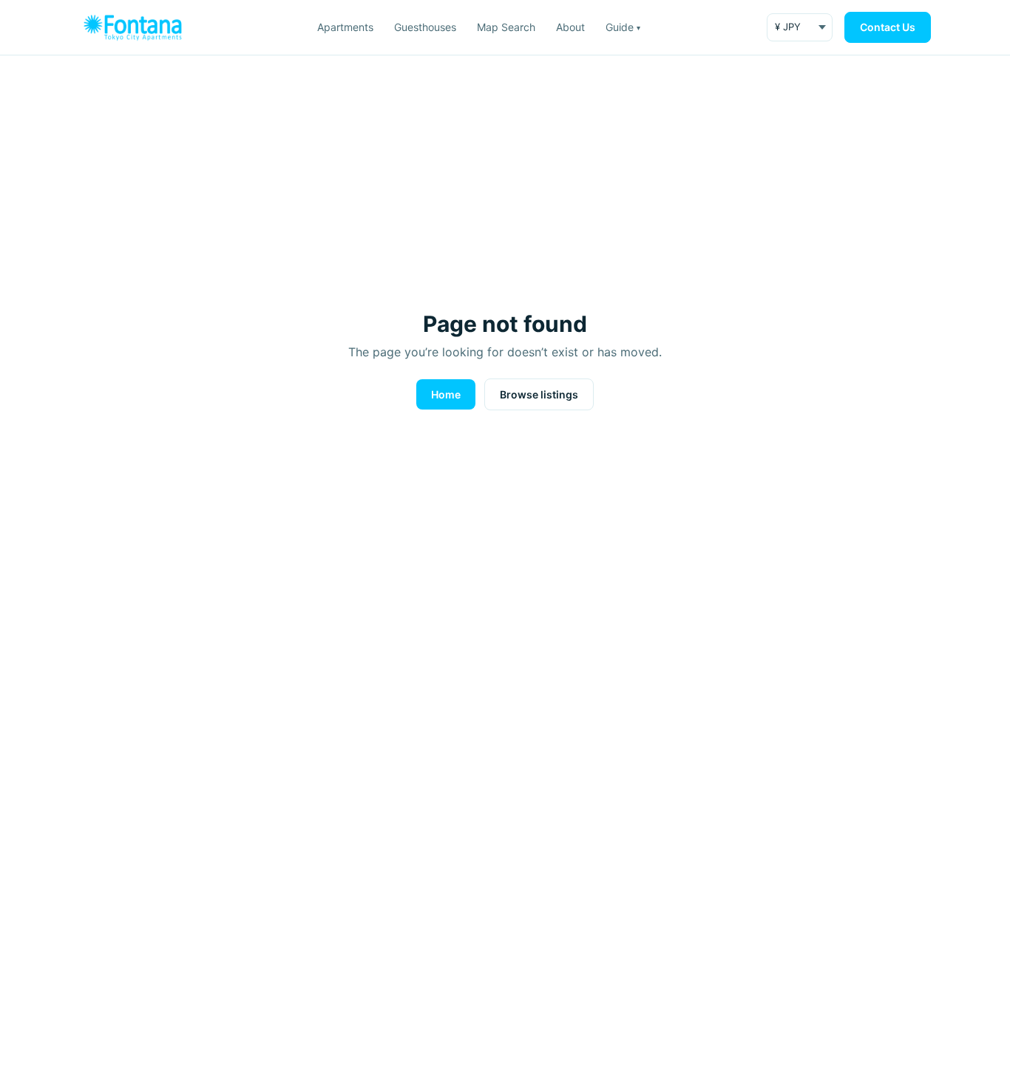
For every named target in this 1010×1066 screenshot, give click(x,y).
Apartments (345, 27)
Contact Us (887, 27)
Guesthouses (425, 27)
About (570, 27)
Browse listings (539, 394)
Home (446, 394)
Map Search (506, 27)
